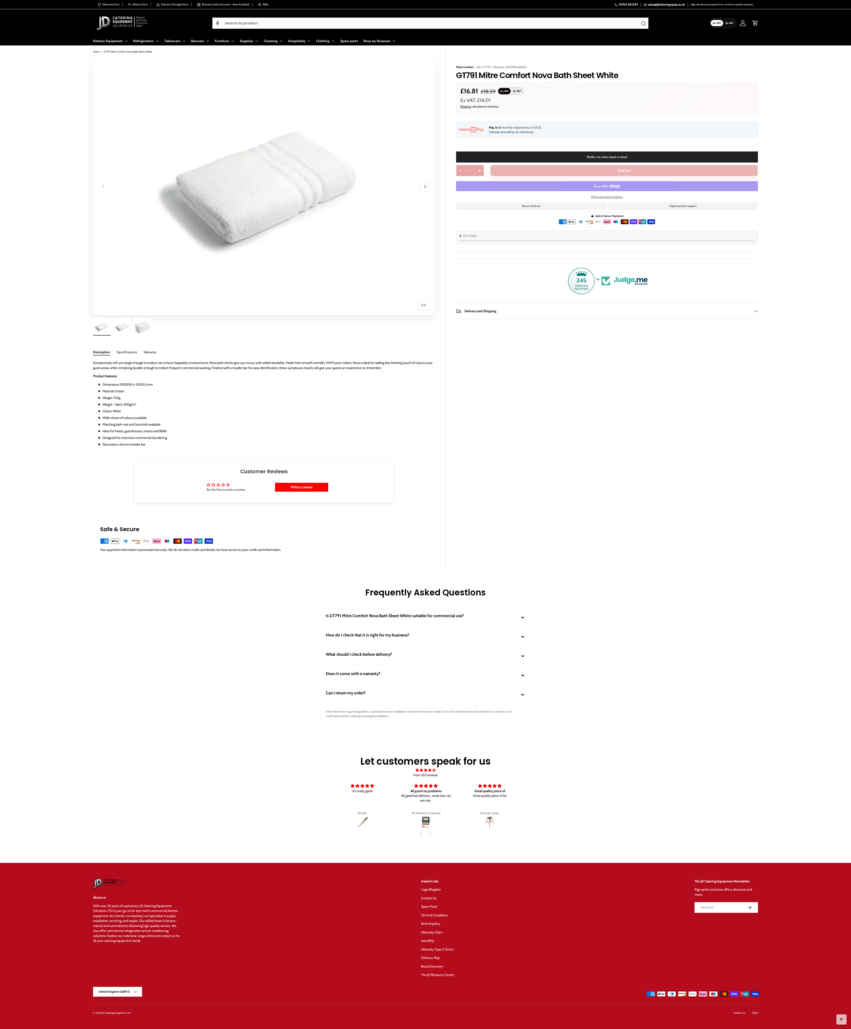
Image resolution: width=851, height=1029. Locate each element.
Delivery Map (430, 958)
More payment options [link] (607, 197)
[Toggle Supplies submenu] (256, 41)
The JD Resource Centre (437, 975)
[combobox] (430, 23)
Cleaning (270, 41)
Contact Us (428, 898)
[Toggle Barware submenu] (207, 41)
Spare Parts (429, 907)
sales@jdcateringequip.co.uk (666, 4)
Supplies (246, 41)
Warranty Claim (432, 932)
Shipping (465, 106)
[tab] (101, 352)
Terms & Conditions (434, 915)
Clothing (323, 41)
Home (96, 51)
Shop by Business (376, 41)
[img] (425, 770)
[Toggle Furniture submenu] (232, 41)
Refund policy (430, 924)
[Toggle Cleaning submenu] (281, 41)
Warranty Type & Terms (437, 949)
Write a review (302, 487)
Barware (197, 41)
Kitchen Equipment (108, 41)
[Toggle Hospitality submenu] (309, 41)
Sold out (624, 170)
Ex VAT (730, 23)
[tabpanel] (264, 403)
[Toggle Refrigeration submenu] (157, 41)
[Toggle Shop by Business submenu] (393, 41)
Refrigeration (143, 41)
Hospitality (296, 41)
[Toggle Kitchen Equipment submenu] (126, 41)
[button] (217, 23)
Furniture (222, 41)
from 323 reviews (426, 775)
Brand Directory (432, 966)
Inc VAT (717, 23)
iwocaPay (427, 941)
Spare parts (349, 41)
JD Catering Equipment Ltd (116, 1012)
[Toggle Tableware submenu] (184, 41)
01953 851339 (628, 4)
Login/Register (431, 890)
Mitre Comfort (464, 67)
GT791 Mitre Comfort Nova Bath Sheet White (128, 51)
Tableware (172, 41)
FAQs (755, 1012)
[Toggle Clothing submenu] (333, 41)
